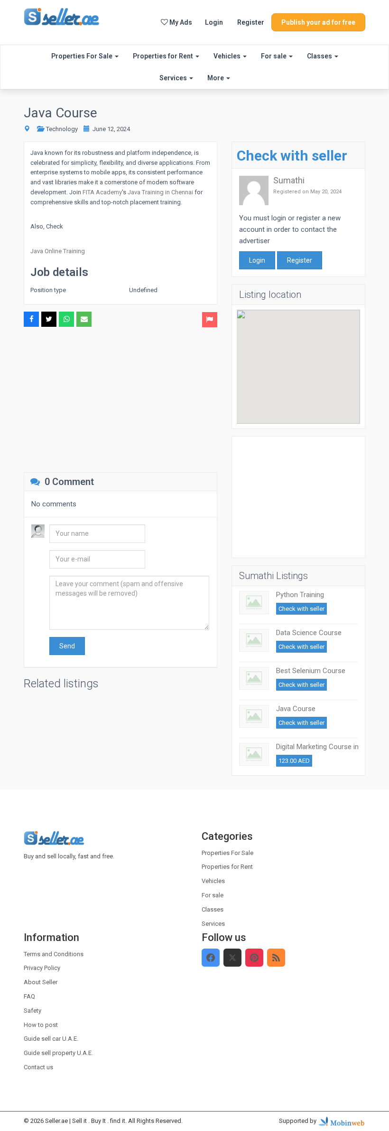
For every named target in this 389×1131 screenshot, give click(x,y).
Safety (32, 1010)
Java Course (295, 708)
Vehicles (227, 56)
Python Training (300, 594)
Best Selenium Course (310, 670)
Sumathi (289, 180)
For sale (274, 56)
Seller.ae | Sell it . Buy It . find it (85, 1120)
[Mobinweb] (341, 1120)
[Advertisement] (120, 398)
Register (250, 22)
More (216, 78)
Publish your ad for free (318, 22)
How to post (41, 1024)
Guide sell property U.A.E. (58, 1052)
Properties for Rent (163, 56)
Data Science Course (309, 632)
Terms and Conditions (53, 954)
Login (214, 22)
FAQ (29, 996)
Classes (320, 56)
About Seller (40, 982)
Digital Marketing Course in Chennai (317, 750)
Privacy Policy (42, 967)
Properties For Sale (82, 56)
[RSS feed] (276, 958)
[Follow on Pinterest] (254, 958)
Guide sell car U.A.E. (51, 1038)
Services (173, 78)
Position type (48, 290)
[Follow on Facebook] (211, 958)
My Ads (180, 22)
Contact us (38, 1067)
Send (67, 646)
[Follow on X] (232, 958)
